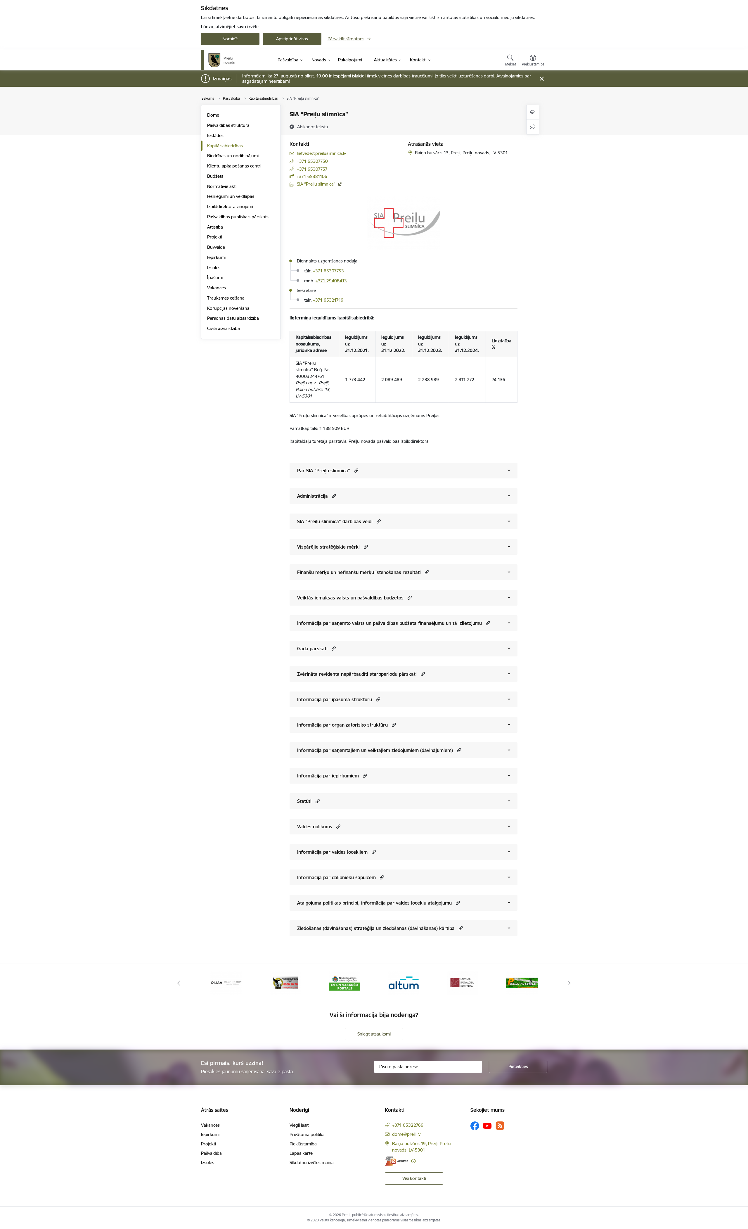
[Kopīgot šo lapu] (533, 127)
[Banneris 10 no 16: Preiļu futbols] (522, 982)
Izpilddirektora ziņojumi (230, 206)
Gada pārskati (312, 648)
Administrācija (312, 496)
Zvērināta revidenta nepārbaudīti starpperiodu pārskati (357, 674)
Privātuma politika (307, 1134)
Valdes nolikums (314, 826)
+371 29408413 (331, 281)
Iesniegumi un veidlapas (230, 196)
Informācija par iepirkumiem (328, 776)
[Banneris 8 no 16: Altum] (403, 982)
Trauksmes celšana (226, 298)
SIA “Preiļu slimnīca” (316, 184)
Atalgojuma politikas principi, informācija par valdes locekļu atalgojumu (374, 903)
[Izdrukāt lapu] (533, 112)
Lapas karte (301, 1153)
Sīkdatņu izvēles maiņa (312, 1162)
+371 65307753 (328, 271)
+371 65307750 (312, 161)
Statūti (304, 801)
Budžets (215, 176)
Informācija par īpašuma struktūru (334, 699)
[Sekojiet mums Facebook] (474, 1125)
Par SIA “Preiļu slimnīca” (323, 470)
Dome (213, 115)
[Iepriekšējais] (179, 983)
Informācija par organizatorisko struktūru (342, 725)
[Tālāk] (569, 983)
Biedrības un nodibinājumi (233, 155)
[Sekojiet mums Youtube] (487, 1125)
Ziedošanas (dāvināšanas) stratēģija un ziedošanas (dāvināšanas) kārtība (376, 928)
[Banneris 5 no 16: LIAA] (226, 982)
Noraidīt (230, 39)
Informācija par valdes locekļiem (332, 852)
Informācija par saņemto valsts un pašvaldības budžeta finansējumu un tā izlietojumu (389, 623)
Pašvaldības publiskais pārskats (238, 216)
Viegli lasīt (299, 1125)
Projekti (214, 237)
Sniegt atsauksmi (374, 1034)
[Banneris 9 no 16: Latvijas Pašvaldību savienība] (462, 982)
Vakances (216, 288)
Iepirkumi (216, 257)
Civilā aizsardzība (223, 328)
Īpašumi (215, 277)
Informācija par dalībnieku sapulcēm (336, 877)
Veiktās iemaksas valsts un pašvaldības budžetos (350, 598)
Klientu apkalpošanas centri (234, 166)
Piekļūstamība (303, 1144)
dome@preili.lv (406, 1134)
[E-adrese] (396, 1161)
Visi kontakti (414, 1178)
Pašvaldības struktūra (228, 125)
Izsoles (213, 267)
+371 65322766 (407, 1125)
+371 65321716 (328, 300)
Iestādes (215, 135)
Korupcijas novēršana (228, 308)
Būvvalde (216, 247)
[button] (355, 470)
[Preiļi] (221, 60)
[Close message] (541, 79)
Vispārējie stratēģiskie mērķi (328, 547)
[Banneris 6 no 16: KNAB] (285, 982)
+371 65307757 (312, 169)
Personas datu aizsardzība (233, 318)
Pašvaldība (211, 1153)
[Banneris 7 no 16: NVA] (344, 982)
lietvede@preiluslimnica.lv (321, 153)
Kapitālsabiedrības (225, 145)
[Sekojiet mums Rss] (500, 1125)
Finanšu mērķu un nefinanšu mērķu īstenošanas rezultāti (359, 572)
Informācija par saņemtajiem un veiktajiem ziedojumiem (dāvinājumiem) (375, 750)
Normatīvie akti (221, 186)
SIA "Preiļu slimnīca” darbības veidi (335, 521)
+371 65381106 (312, 176)
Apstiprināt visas (292, 39)
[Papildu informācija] (413, 1161)
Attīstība (215, 227)
